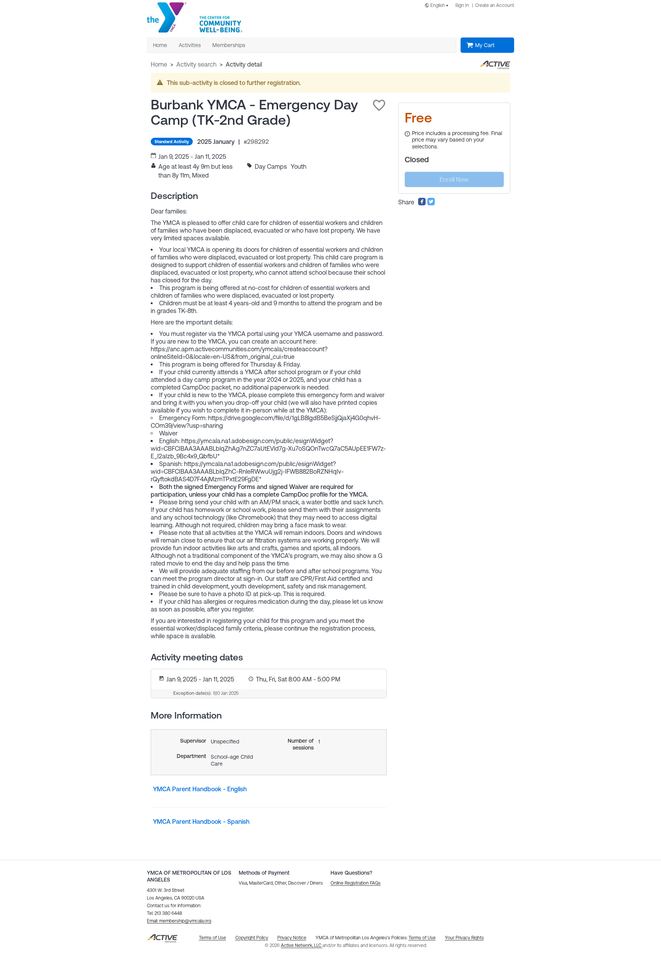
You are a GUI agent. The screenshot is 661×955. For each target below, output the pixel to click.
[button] (379, 105)
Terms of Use (422, 937)
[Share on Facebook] (422, 203)
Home (159, 64)
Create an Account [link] (494, 5)
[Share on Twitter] (431, 203)
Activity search (196, 64)
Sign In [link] (462, 5)
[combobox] (438, 6)
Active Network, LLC (301, 945)
